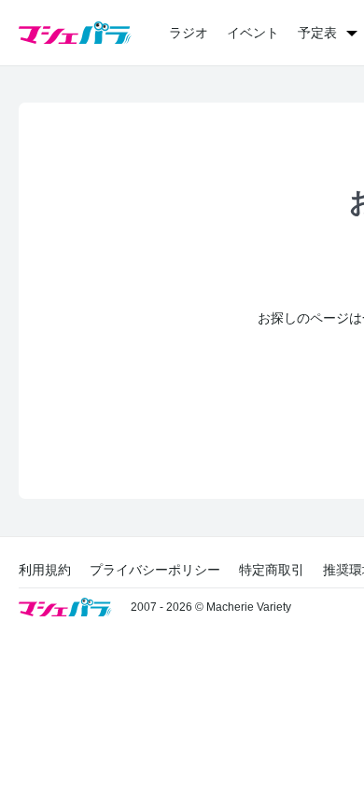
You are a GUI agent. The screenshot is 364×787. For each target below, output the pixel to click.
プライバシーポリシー (155, 569)
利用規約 (45, 569)
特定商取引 (271, 569)
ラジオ (188, 32)
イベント (253, 32)
